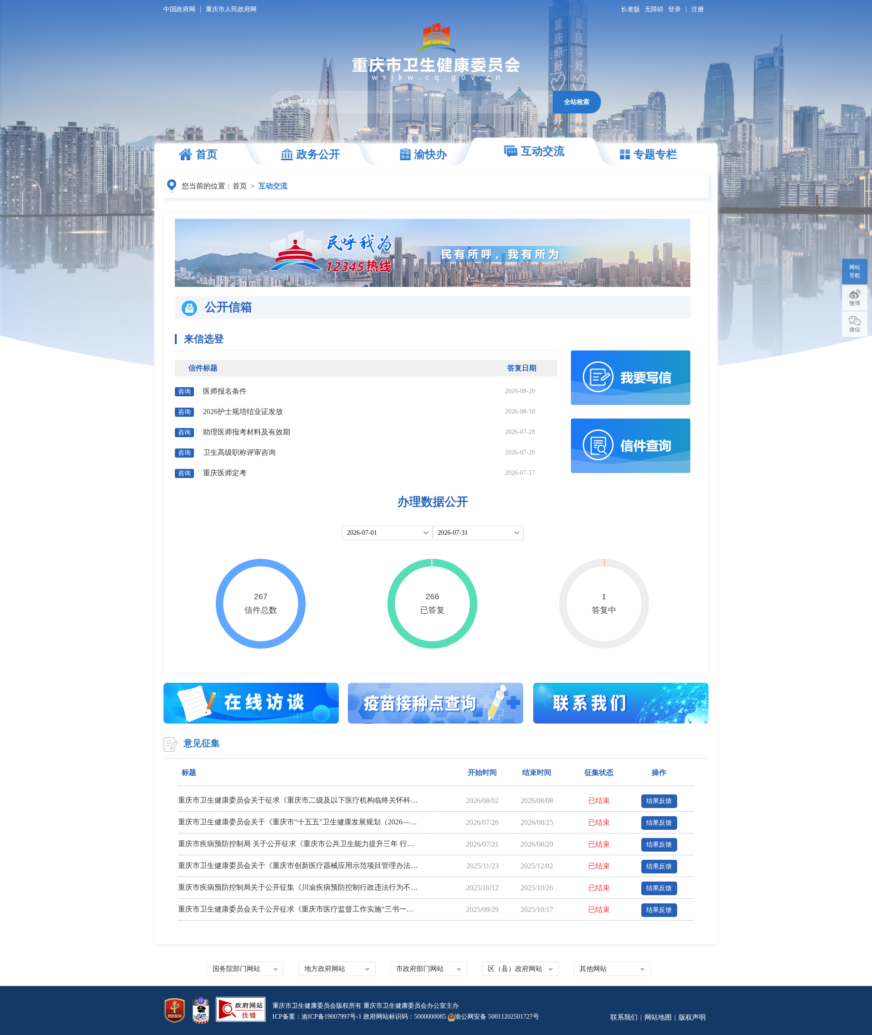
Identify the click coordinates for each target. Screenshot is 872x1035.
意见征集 (201, 743)
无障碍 (654, 9)
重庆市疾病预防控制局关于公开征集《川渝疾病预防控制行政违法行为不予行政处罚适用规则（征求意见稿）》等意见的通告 (298, 887)
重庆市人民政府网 (231, 9)
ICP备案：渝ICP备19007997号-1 (317, 1016)
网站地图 (658, 1017)
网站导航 (854, 271)
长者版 (630, 9)
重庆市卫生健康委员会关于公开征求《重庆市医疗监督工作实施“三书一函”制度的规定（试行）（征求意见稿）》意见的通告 (298, 909)
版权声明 (692, 1017)
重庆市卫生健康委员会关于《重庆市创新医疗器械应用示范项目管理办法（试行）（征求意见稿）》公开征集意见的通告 (298, 865)
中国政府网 (179, 9)
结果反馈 (659, 801)
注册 (697, 9)
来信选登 (204, 339)
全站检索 (577, 102)
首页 (240, 186)
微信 (854, 329)
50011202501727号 (513, 1016)
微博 (854, 303)
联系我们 (624, 1017)
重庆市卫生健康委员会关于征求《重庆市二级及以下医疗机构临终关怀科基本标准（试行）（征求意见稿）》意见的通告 (298, 800)
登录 (674, 9)
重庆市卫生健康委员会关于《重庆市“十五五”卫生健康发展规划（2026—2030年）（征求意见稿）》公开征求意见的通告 (298, 822)
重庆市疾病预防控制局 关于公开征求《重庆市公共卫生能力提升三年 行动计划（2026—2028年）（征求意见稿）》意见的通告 (298, 844)
